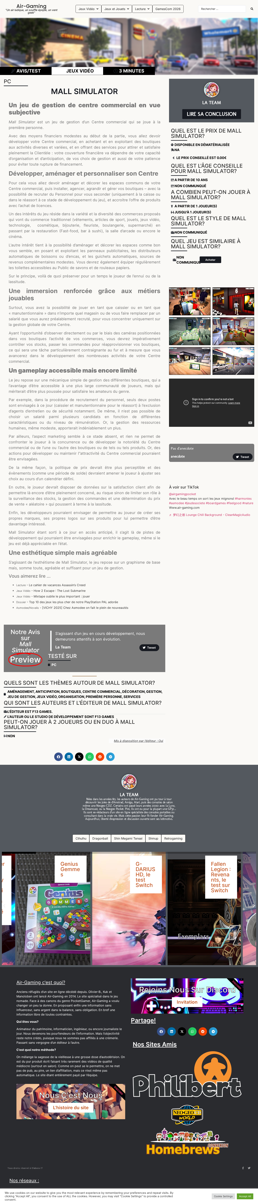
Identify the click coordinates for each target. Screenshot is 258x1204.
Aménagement (20, 692)
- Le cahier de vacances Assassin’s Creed (51, 585)
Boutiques (71, 692)
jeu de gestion (21, 697)
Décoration (133, 692)
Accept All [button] (245, 1196)
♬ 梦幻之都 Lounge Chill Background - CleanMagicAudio (209, 515)
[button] (58, 756)
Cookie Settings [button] (223, 1196)
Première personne (104, 697)
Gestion (153, 692)
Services (132, 697)
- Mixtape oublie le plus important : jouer (53, 596)
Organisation (71, 697)
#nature (247, 503)
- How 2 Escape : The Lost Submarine (51, 591)
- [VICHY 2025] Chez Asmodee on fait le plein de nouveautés (72, 608)
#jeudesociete (195, 503)
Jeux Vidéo (47, 697)
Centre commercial (102, 692)
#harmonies (243, 498)
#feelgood (234, 503)
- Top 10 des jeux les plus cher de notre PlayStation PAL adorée (67, 602)
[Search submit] (252, 9)
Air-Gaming (31, 6)
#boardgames (216, 503)
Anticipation (47, 692)
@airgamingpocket (182, 494)
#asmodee (176, 503)
